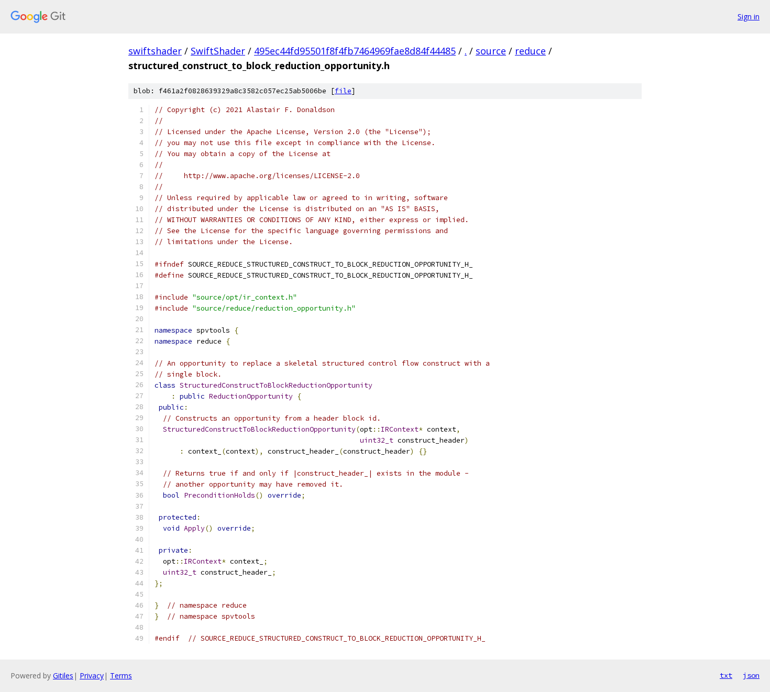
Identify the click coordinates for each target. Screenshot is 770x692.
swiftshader (155, 51)
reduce (530, 51)
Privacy (92, 675)
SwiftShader (218, 51)
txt (726, 675)
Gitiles (63, 675)
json (751, 675)
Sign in (749, 16)
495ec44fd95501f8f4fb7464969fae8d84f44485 (355, 51)
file (343, 90)
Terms (121, 675)
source (491, 51)
